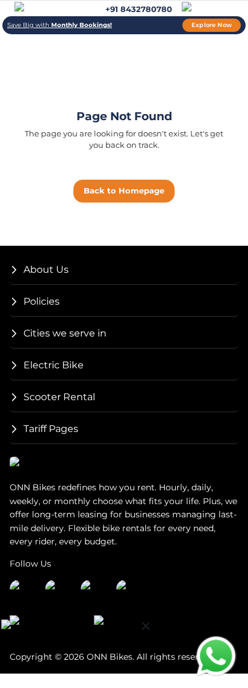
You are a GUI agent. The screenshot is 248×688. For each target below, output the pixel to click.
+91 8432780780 (138, 9)
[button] (124, 270)
